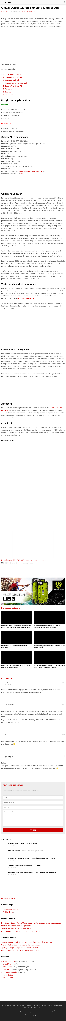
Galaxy (14, 563)
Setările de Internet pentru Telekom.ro (16, 928)
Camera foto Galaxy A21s (13, 86)
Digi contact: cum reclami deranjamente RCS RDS (20, 931)
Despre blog (20, 1005)
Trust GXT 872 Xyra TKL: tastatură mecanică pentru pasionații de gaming (32, 858)
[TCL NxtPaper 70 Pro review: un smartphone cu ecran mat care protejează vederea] (49, 659)
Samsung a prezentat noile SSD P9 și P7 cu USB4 (24, 865)
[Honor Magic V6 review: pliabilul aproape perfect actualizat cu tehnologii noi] (49, 619)
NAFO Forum (8, 978)
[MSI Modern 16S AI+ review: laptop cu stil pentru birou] (4, 851)
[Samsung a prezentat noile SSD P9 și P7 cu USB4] (4, 866)
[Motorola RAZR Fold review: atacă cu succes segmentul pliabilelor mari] (16, 659)
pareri (19, 563)
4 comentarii (31, 11)
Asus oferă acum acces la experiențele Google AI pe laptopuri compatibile (32, 872)
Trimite (33, 830)
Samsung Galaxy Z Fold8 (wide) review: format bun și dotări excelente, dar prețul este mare (16, 626)
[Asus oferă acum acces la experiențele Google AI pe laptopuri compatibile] (4, 873)
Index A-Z (41, 1007)
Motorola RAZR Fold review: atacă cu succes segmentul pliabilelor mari (16, 666)
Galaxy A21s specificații (12, 77)
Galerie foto (8, 95)
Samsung (25, 563)
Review (23, 11)
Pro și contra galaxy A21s (13, 74)
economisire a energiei (25, 298)
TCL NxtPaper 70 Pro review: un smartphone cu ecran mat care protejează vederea (49, 666)
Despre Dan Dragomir (8, 1005)
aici (21, 174)
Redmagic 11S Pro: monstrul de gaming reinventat (14, 646)
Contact (33, 1007)
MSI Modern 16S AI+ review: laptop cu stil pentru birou (25, 851)
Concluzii (7, 92)
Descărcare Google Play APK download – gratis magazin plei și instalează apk (31, 923)
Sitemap (36, 1005)
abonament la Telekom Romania (30, 171)
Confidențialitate (45, 1005)
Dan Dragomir (9, 704)
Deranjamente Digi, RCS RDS (12, 560)
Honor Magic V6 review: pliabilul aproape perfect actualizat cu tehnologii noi (47, 626)
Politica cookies (57, 1005)
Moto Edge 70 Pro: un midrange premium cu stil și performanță (49, 646)
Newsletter (26, 1007)
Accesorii (7, 89)
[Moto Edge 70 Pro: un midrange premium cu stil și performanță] (49, 639)
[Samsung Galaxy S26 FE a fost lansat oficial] (4, 844)
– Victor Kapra (6, 967)
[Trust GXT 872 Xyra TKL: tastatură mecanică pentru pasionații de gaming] (4, 859)
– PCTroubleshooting (9, 972)
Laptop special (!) (8, 898)
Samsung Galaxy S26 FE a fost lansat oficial (22, 843)
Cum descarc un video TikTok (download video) (19, 950)
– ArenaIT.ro (6, 964)
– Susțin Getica (7, 975)
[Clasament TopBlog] (33, 986)
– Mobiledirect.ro (8, 961)
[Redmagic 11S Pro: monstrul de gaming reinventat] (16, 639)
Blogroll (29, 1005)
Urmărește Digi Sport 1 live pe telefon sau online (20, 945)
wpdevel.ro (37, 1015)
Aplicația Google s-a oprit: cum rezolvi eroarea (19, 947)
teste (31, 563)
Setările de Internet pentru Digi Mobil (16, 925)
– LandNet (5, 969)
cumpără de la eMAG (11, 909)
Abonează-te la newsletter (36, 560)
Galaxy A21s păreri (11, 80)
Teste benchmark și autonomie (15, 83)
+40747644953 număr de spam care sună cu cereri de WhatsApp (26, 942)
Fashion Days (8, 912)
